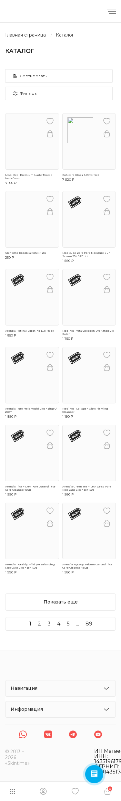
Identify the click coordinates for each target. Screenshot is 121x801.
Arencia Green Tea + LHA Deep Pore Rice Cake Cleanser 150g (86, 488)
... (77, 624)
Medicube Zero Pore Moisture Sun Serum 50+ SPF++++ (86, 254)
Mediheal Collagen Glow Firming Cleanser (85, 410)
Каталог (65, 35)
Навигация (24, 688)
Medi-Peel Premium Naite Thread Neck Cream (29, 176)
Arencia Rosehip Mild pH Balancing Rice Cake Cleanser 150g (30, 566)
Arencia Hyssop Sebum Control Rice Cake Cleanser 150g (87, 566)
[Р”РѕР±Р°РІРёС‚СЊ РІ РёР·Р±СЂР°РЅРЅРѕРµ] (50, 121)
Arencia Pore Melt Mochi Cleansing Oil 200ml (31, 410)
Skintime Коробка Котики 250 (25, 252)
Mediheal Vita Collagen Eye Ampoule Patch (88, 332)
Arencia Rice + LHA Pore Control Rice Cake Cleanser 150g (30, 488)
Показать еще (61, 602)
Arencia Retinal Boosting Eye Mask (29, 330)
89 (89, 624)
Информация (27, 709)
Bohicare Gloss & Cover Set (80, 174)
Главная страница (25, 35)
